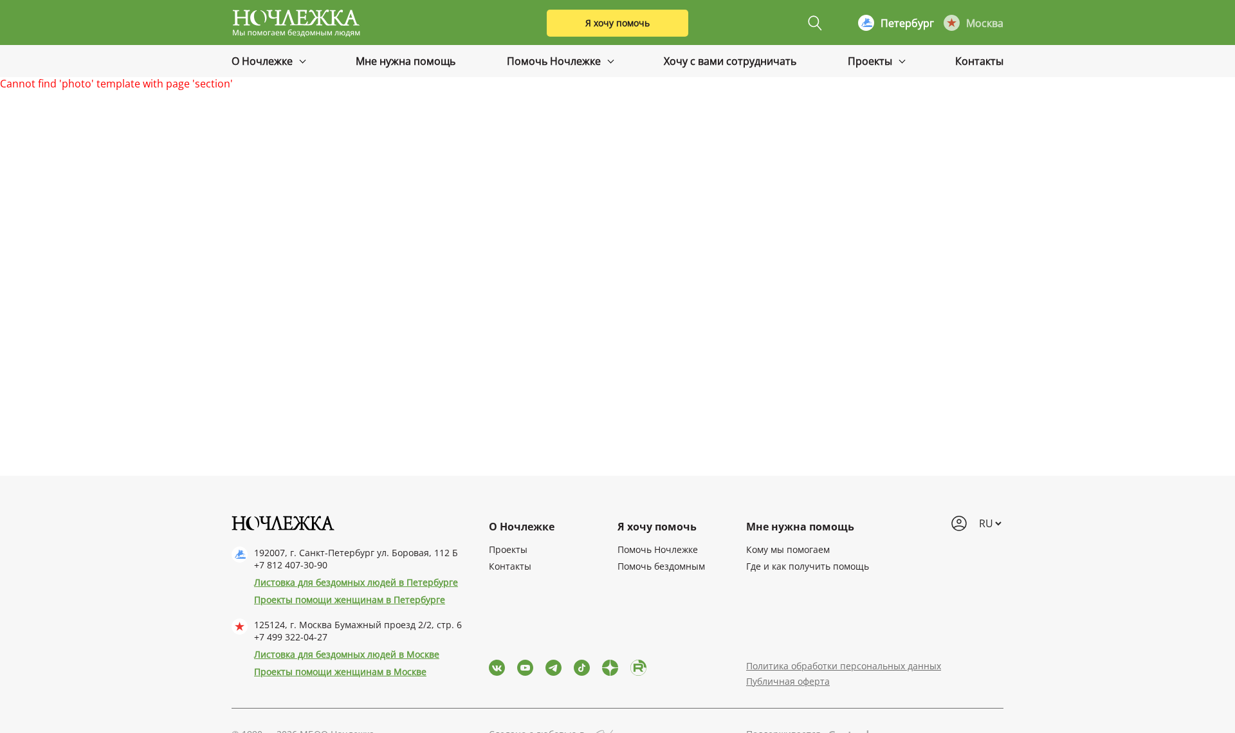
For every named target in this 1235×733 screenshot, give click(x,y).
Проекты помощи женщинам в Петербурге (349, 599)
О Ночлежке (263, 61)
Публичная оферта (788, 681)
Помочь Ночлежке (555, 61)
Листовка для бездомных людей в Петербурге (356, 582)
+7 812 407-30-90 (290, 565)
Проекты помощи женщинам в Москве (340, 671)
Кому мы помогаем (788, 549)
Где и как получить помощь (807, 566)
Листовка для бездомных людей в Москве (346, 654)
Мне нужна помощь (405, 61)
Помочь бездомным (661, 566)
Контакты (979, 61)
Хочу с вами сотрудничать (730, 61)
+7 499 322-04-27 (290, 637)
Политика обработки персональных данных (843, 666)
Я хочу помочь (617, 23)
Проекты (871, 61)
